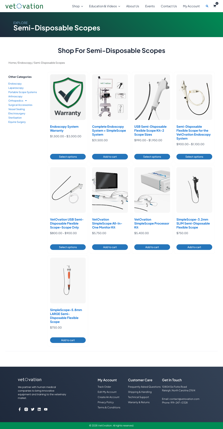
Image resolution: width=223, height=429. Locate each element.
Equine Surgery (17, 121)
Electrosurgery (16, 113)
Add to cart (110, 156)
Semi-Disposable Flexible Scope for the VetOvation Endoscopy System (193, 132)
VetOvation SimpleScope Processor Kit (151, 223)
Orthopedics (15, 100)
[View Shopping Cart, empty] (215, 6)
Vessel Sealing (16, 109)
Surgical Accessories (20, 104)
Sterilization (15, 117)
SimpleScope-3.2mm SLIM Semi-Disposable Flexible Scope (193, 223)
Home (12, 62)
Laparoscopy (16, 87)
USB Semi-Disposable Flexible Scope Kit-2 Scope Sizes (150, 130)
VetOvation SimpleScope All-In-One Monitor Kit (107, 223)
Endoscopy (25, 62)
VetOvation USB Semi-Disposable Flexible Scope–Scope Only (67, 223)
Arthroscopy (15, 96)
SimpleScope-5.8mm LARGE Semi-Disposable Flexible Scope (66, 315)
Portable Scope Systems (22, 92)
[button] (81, 6)
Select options (68, 156)
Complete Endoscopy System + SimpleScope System (109, 130)
